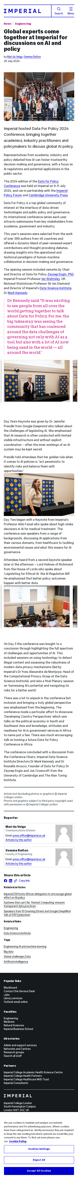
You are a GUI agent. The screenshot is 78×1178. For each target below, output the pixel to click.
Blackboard (10, 987)
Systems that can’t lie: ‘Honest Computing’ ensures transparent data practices (34, 904)
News (7, 23)
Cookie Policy (18, 1141)
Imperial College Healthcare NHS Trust (26, 1079)
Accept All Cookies (39, 1170)
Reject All (39, 1160)
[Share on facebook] (5, 881)
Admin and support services (20, 1045)
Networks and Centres (17, 1049)
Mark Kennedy (17, 293)
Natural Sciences (14, 1025)
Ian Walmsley (50, 279)
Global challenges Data (17, 956)
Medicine (9, 1021)
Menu (71, 13)
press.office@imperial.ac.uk (29, 835)
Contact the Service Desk (19, 991)
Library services (13, 998)
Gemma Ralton (32, 56)
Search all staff (13, 1056)
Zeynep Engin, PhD (60, 274)
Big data (8, 951)
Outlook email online (16, 1002)
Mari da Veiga (15, 56)
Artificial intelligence (16, 961)
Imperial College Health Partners (23, 1075)
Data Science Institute (55, 288)
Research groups (14, 1052)
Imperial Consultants (16, 1083)
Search (59, 13)
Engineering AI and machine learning (25, 946)
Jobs (7, 995)
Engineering (23, 23)
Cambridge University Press (48, 195)
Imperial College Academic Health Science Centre (33, 1072)
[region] (39, 1145)
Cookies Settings (39, 1149)
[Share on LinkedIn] (10, 881)
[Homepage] (27, 11)
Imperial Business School (18, 1029)
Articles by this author (18, 840)
